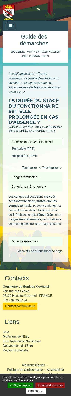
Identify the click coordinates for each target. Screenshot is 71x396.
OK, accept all (21, 385)
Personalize (36, 390)
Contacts (17, 278)
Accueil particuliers (22, 73)
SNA (6, 332)
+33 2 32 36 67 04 (15, 300)
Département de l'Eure (18, 345)
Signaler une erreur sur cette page (39, 251)
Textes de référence (24, 241)
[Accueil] (9, 10)
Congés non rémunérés (28, 186)
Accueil (18, 51)
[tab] (35, 141)
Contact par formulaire (20, 306)
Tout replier (31, 167)
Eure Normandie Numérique (22, 341)
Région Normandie (15, 350)
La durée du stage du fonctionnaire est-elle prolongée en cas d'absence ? (35, 87)
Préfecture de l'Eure (16, 336)
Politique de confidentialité (25, 369)
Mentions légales (33, 365)
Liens (12, 321)
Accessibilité (55, 369)
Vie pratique (37, 51)
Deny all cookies (51, 385)
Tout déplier (52, 167)
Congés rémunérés (25, 177)
